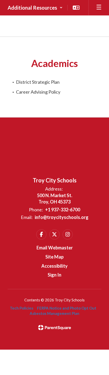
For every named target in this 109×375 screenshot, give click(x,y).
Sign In (54, 275)
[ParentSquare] (54, 327)
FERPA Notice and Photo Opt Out (66, 308)
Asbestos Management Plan (54, 313)
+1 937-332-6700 (62, 209)
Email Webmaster (55, 247)
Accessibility (54, 266)
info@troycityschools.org (61, 217)
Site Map (54, 257)
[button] (35, 7)
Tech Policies (21, 308)
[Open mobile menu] (99, 7)
